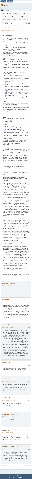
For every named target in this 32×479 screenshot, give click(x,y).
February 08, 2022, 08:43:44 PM (8, 285)
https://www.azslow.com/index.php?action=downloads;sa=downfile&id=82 (12, 128)
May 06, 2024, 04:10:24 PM (7, 302)
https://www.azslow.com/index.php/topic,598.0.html (17, 90)
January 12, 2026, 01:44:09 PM (8, 381)
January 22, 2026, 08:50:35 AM (8, 400)
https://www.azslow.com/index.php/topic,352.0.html (16, 43)
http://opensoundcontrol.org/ (10, 61)
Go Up (2, 466)
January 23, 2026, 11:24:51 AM (8, 449)
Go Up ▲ (21, 475)
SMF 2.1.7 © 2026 (12, 477)
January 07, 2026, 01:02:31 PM (8, 365)
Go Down (3, 23)
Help (10, 475)
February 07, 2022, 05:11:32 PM (8, 30)
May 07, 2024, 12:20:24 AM (7, 327)
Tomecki (6, 299)
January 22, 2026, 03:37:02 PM (8, 432)
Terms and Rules (15, 475)
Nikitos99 (7, 362)
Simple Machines (19, 477)
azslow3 (6, 28)
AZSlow (4, 5)
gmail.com (13, 104)
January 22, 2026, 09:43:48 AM (8, 416)
